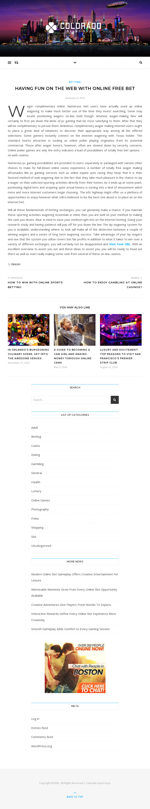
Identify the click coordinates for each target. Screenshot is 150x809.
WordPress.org (41, 746)
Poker (35, 518)
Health (35, 482)
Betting (75, 82)
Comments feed (42, 737)
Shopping (37, 527)
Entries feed (39, 728)
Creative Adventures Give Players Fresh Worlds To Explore (71, 605)
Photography (40, 509)
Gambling (37, 464)
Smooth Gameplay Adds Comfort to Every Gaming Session (70, 629)
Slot (33, 537)
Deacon (15, 264)
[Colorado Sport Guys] (75, 27)
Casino (35, 446)
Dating (35, 455)
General (36, 473)
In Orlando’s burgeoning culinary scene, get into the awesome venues (28, 354)
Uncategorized (41, 546)
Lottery (36, 491)
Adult (34, 427)
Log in (35, 719)
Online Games (40, 500)
